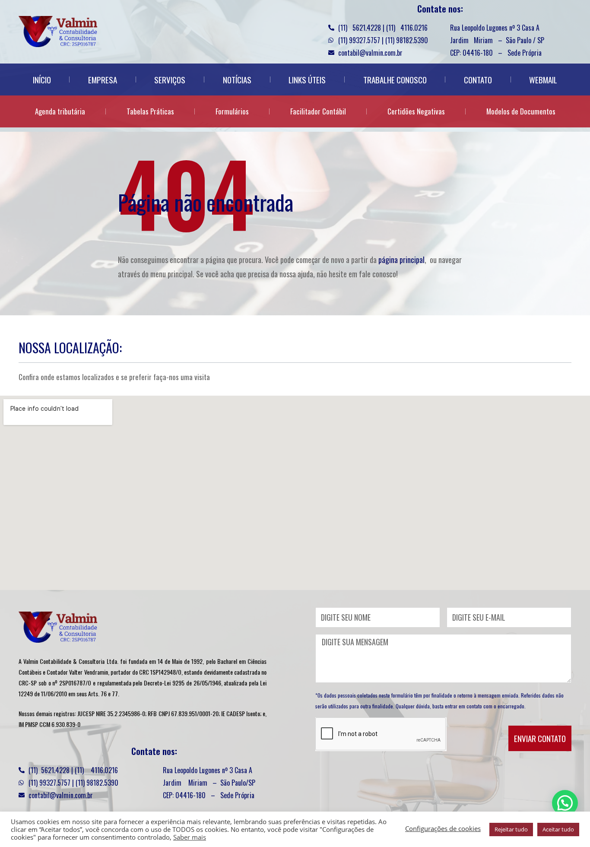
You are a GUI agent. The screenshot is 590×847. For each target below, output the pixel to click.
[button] (565, 803)
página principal (401, 259)
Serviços (169, 79)
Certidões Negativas (416, 111)
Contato (478, 79)
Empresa (102, 79)
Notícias (237, 79)
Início (42, 79)
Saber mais (189, 837)
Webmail (543, 79)
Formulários (232, 111)
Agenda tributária (60, 111)
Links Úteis (307, 79)
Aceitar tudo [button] (558, 829)
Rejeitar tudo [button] (511, 829)
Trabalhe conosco (395, 79)
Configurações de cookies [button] (443, 828)
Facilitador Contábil (318, 111)
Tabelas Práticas (150, 111)
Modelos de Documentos (520, 111)
